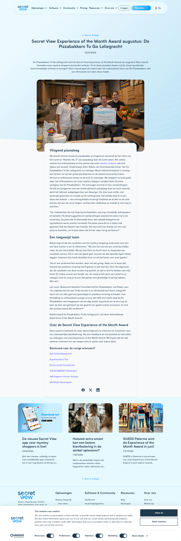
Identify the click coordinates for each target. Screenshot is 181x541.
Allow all (159, 513)
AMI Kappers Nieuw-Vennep (64, 376)
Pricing (83, 8)
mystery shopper (108, 163)
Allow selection (159, 521)
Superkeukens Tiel (59, 359)
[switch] (76, 536)
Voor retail (62, 503)
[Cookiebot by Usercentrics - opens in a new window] (17, 536)
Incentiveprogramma (94, 503)
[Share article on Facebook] (83, 390)
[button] (39, 8)
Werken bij (149, 503)
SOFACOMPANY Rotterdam (63, 370)
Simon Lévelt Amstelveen (62, 365)
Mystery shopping (63, 499)
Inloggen (124, 8)
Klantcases (126, 503)
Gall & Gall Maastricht (61, 353)
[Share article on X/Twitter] (90, 390)
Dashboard (90, 499)
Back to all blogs (90, 35)
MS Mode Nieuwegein (61, 382)
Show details (138, 536)
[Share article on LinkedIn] (98, 390)
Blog (123, 499)
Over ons (148, 499)
